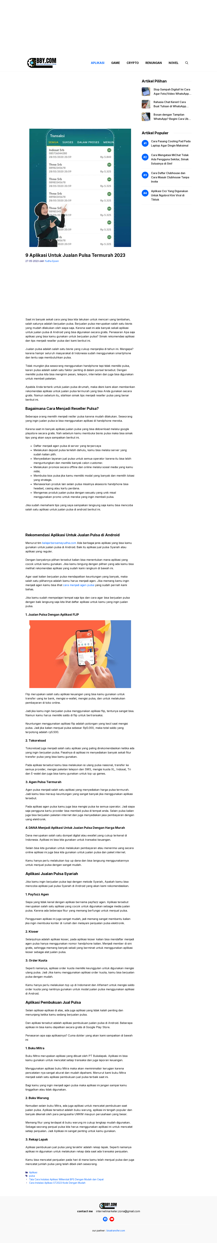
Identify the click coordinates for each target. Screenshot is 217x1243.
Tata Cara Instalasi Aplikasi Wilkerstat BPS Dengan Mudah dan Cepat (66, 1179)
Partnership (179, 51)
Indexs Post (124, 51)
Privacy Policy (56, 51)
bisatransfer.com (116, 1230)
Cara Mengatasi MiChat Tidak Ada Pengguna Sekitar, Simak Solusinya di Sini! (170, 159)
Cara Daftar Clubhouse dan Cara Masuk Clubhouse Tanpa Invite (170, 177)
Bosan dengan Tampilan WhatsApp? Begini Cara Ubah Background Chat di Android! (172, 119)
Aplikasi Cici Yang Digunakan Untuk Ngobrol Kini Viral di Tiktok (169, 195)
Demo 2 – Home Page (82, 51)
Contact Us (160, 51)
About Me (142, 51)
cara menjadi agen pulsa (78, 585)
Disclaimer (105, 51)
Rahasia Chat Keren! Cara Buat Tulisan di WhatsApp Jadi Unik (170, 106)
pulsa (32, 1176)
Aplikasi (33, 1172)
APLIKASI (97, 63)
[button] (187, 63)
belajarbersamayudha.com (59, 543)
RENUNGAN (153, 63)
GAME (115, 63)
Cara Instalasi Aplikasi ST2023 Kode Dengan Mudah (57, 1182)
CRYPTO (133, 63)
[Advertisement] (108, 24)
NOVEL (174, 63)
